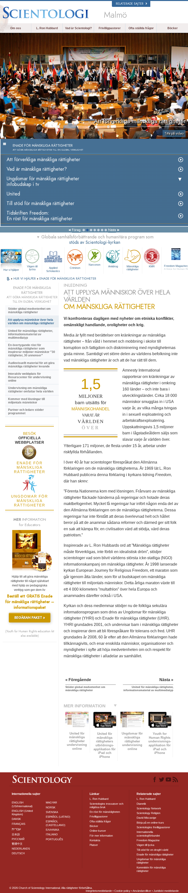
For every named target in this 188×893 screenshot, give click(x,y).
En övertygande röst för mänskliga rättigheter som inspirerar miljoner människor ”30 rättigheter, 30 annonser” (31, 350)
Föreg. (76, 229)
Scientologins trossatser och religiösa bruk (106, 805)
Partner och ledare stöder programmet (26, 411)
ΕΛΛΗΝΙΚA (52, 829)
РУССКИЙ (18, 839)
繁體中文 (17, 843)
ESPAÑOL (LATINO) (58, 816)
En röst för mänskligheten (105, 811)
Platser (94, 844)
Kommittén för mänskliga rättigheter (151, 869)
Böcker (172, 28)
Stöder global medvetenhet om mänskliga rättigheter (29, 310)
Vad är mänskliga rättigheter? (37, 169)
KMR (152, 266)
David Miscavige (146, 817)
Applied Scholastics (53, 269)
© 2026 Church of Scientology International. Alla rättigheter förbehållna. (51, 887)
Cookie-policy (122, 890)
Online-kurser (98, 830)
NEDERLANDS (21, 848)
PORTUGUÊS (54, 839)
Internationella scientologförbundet (148, 833)
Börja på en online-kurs (150, 822)
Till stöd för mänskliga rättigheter (40, 203)
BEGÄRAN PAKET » (29, 617)
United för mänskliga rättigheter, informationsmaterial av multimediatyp (30, 334)
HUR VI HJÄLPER (25, 278)
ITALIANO (52, 834)
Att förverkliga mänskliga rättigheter (43, 159)
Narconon (94, 264)
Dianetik (141, 803)
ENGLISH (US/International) (22, 804)
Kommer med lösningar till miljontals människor (26, 400)
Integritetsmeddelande (99, 890)
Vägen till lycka (32, 268)
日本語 (16, 834)
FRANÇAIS (18, 823)
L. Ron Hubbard (47, 28)
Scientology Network (149, 808)
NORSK (50, 807)
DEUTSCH (18, 853)
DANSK (16, 818)
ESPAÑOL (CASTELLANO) (55, 823)
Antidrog (113, 266)
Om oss (15, 28)
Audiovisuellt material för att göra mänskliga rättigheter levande (31, 364)
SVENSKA (52, 812)
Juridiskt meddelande (166, 890)
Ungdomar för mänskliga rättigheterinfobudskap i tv (43, 181)
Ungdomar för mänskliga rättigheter (151, 861)
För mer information (101, 835)
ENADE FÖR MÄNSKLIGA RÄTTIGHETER (67, 278)
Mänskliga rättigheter (133, 268)
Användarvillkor (142, 890)
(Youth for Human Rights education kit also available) (29, 633)
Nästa (112, 229)
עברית (16, 829)
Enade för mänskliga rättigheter (155, 854)
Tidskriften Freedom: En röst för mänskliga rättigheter (39, 215)
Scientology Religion (148, 813)
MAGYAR (51, 802)
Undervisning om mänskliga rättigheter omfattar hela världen (30, 389)
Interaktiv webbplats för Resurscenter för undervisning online (29, 377)
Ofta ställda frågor (141, 28)
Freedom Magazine (148, 840)
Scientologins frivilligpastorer (153, 827)
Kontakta (95, 840)
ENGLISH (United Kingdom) (22, 812)
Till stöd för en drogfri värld (152, 849)
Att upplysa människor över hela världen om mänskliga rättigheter (31, 321)
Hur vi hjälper (11, 269)
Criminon (75, 267)
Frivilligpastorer (110, 28)
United (13, 193)
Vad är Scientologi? (78, 28)
